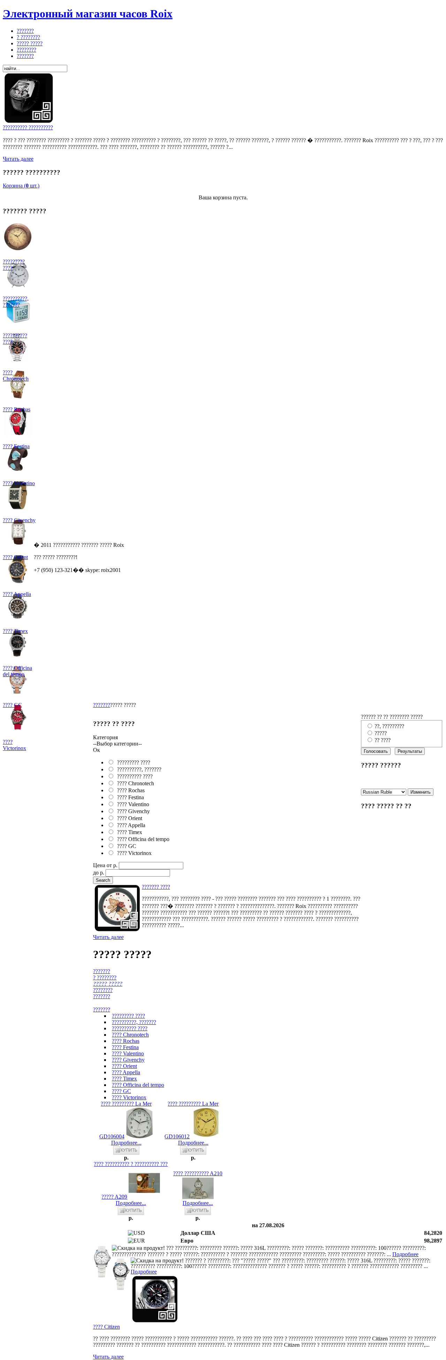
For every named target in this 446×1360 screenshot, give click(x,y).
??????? (101, 705)
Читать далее (18, 159)
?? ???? (383, 740)
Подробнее (405, 1254)
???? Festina (129, 797)
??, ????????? (389, 726)
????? (381, 733)
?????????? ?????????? (28, 127)
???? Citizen (106, 1327)
